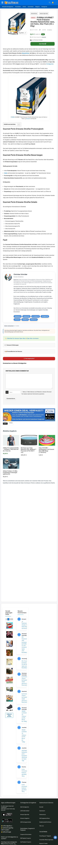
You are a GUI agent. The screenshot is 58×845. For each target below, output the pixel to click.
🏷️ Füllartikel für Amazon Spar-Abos (15, 338)
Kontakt (41, 807)
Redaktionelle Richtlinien (45, 822)
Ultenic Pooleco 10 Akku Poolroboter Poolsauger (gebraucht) (10, 472)
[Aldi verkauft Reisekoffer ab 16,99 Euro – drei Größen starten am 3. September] (9, 671)
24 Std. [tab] (8, 619)
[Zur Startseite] (26, 2)
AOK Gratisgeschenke (25, 822)
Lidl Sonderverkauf (24, 810)
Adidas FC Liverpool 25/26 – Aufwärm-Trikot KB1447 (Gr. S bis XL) (11, 449)
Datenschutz (42, 814)
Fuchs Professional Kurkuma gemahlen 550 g (25, 773)
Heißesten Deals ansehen (9, 715)
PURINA (13, 117)
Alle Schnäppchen (24, 807)
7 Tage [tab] (12, 619)
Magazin (37, 6)
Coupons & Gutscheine (25, 834)
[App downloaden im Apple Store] (7, 814)
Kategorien (44, 6)
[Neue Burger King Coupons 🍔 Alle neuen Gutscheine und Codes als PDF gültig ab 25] (9, 625)
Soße (5, 173)
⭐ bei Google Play (7, 827)
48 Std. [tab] (10, 619)
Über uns (41, 825)
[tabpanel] (9, 666)
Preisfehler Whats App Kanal (46, 839)
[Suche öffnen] (49, 2)
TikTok (16, 319)
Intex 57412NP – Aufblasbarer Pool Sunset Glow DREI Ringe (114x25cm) (46, 450)
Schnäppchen (49, 64)
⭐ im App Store (6, 825)
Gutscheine (30, 6)
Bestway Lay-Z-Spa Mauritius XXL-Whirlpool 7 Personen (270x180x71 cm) (28, 450)
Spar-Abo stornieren (33, 338)
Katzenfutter (34, 13)
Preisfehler (18, 6)
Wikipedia (17, 316)
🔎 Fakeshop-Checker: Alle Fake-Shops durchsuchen (25, 625)
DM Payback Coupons (25, 838)
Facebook (26, 316)
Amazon (44, 37)
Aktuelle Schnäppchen (7, 6)
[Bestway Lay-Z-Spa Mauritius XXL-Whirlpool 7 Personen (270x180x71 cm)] (29, 436)
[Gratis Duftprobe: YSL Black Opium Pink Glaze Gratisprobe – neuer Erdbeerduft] (9, 634)
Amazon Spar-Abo (44, 13)
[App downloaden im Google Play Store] (7, 820)
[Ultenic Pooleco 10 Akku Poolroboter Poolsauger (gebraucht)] (11, 459)
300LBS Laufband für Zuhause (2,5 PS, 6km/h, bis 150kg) (24, 716)
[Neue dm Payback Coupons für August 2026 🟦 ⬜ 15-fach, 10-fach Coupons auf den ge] (9, 643)
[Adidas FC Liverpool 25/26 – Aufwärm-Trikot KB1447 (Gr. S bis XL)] (11, 436)
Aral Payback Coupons (25, 842)
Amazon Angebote (24, 818)
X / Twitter (34, 316)
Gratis (24, 6)
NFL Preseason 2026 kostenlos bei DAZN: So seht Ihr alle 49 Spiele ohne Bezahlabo (24, 644)
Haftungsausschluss (44, 818)
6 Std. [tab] (6, 619)
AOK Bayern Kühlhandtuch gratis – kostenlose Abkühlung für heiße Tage (25, 755)
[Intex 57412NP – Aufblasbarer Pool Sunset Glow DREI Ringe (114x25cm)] (47, 436)
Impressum (42, 810)
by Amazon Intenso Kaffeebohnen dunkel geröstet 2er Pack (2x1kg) (25, 681)
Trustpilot (5, 829)
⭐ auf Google (6, 832)
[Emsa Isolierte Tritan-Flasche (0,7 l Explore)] (9, 689)
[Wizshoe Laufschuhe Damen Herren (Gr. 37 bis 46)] (9, 707)
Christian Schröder (20, 274)
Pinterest (33, 319)
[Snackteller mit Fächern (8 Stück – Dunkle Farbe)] (9, 698)
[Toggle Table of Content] (18, 124)
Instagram (44, 316)
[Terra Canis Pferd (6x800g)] (9, 662)
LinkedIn (24, 319)
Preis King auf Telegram (45, 836)
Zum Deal (41, 44)
